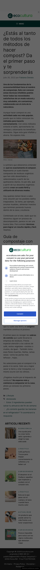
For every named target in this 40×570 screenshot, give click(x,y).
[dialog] (20, 285)
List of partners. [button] (13, 295)
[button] (20, 281)
